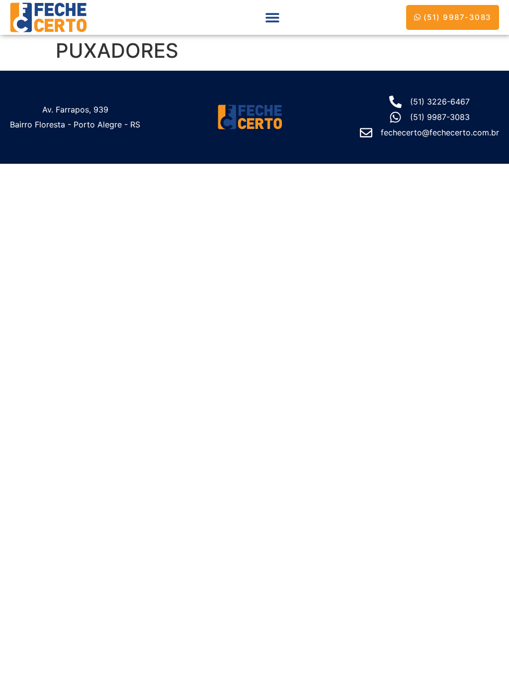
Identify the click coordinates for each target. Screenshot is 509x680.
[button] (272, 17)
